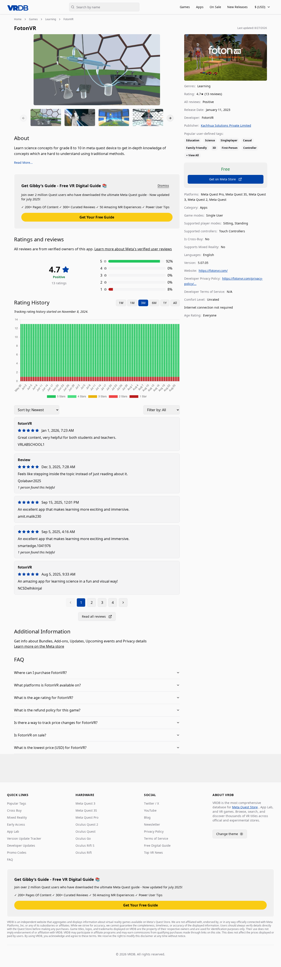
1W (121, 303)
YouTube (150, 810)
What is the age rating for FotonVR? (43, 697)
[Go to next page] (123, 602)
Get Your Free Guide (96, 217)
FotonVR (68, 19)
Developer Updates (21, 845)
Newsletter (152, 824)
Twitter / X (151, 803)
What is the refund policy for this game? (47, 710)
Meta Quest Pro (87, 817)
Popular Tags (16, 803)
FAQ (10, 859)
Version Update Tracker (24, 838)
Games (185, 7)
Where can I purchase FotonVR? (40, 672)
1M (132, 303)
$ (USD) (260, 7)
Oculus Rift (84, 852)
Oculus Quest (85, 831)
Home (18, 19)
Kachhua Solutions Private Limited (226, 125)
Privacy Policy (154, 831)
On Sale (215, 7)
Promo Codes (16, 852)
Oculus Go (83, 838)
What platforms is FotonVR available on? (47, 685)
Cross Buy (14, 810)
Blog (147, 817)
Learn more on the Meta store (39, 646)
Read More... (23, 162)
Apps (200, 7)
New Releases (237, 7)
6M (154, 303)
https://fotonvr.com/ (213, 270)
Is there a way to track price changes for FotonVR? (55, 722)
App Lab (13, 831)
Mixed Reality (17, 817)
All (175, 303)
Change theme (231, 835)
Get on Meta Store (222, 179)
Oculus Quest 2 (87, 824)
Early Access (16, 824)
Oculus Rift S (85, 845)
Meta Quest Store (245, 807)
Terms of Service (156, 838)
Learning (50, 19)
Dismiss (163, 185)
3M (143, 303)
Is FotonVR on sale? (30, 735)
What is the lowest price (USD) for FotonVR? (50, 747)
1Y (165, 303)
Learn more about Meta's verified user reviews (133, 249)
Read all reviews (94, 616)
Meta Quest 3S (86, 810)
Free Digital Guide (157, 845)
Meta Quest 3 (85, 803)
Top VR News (153, 852)
